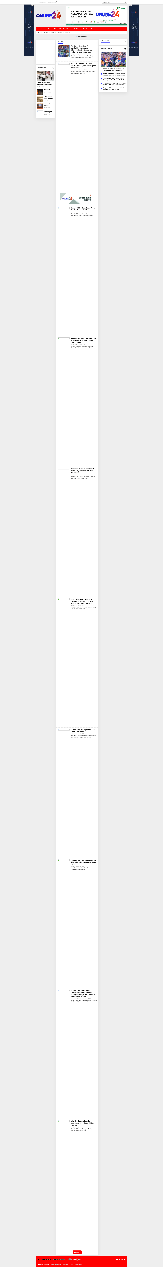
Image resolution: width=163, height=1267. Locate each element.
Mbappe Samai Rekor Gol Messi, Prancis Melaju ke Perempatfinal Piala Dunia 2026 (114, 74)
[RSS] (125, 1259)
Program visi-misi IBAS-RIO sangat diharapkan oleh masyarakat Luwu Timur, (83, 862)
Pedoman (53, 1264)
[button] (125, 2)
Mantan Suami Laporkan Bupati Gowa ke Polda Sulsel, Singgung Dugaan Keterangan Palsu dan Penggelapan (48, 112)
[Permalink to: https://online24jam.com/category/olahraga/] (125, 49)
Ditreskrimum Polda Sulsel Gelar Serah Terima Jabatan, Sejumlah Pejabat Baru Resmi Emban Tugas (45, 83)
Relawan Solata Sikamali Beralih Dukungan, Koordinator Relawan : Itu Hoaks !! (83, 471)
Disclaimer (65, 1264)
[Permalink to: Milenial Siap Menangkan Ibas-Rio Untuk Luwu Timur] (64, 792)
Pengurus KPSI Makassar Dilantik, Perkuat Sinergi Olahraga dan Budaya (114, 88)
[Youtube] (122, 1259)
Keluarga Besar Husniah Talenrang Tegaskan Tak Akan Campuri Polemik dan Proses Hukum (48, 104)
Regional (79, 54)
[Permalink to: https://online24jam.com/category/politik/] (125, 41)
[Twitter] (120, 1259)
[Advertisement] (49, 51)
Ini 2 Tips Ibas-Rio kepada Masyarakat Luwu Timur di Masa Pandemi (82, 1123)
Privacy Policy (78, 1264)
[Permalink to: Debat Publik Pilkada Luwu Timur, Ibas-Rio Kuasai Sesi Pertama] (64, 271)
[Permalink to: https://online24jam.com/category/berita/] (53, 68)
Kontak (71, 1264)
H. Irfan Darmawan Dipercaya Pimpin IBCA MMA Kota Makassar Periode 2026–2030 (114, 84)
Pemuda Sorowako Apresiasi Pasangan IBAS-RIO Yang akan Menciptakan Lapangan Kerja (82, 601)
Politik (75, 54)
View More (77, 1252)
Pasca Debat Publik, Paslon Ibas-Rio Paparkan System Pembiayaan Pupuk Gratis (83, 66)
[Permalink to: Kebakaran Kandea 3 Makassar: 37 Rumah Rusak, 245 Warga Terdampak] (40, 91)
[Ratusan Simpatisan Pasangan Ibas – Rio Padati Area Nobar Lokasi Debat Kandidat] (95, 347)
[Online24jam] (48, 15)
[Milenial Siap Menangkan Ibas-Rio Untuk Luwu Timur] (90, 737)
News (72, 54)
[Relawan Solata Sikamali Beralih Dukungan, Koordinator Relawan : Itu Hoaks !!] (89, 478)
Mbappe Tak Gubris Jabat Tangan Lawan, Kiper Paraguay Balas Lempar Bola (114, 69)
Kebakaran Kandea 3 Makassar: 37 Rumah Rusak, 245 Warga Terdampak (48, 90)
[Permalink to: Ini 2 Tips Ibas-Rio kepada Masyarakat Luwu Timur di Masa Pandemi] (64, 1184)
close (32, 5)
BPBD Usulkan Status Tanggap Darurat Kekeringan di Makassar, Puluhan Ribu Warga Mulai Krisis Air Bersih (48, 97)
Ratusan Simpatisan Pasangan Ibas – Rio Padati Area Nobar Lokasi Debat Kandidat (84, 340)
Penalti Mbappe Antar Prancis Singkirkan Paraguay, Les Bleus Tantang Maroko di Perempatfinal (114, 79)
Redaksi (59, 1264)
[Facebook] (117, 1259)
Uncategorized (74, 69)
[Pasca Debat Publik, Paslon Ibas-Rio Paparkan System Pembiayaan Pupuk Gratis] (85, 73)
